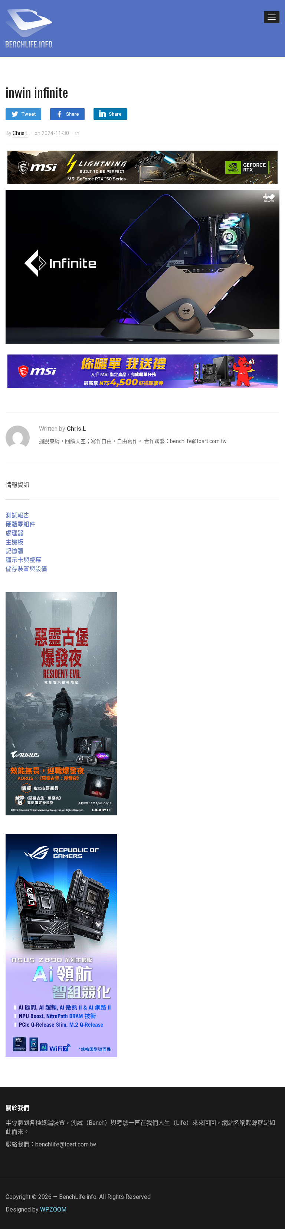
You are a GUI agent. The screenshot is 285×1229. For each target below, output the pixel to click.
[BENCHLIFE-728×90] (142, 371)
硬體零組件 (20, 524)
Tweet (29, 114)
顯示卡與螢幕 (23, 560)
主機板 (14, 542)
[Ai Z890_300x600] (61, 945)
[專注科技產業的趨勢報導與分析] (29, 27)
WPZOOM (53, 1209)
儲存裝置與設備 (26, 568)
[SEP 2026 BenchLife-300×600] (61, 703)
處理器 (14, 533)
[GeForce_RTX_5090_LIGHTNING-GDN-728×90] (142, 166)
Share (72, 114)
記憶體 (14, 551)
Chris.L (20, 133)
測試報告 (17, 515)
